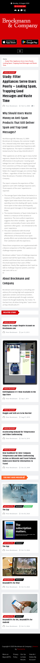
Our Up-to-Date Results (23, 657)
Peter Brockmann (11, 106)
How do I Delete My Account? (32, 657)
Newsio (35, 646)
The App (6, 546)
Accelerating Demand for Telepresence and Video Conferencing (19, 433)
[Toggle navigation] (20, 51)
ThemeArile (21, 649)
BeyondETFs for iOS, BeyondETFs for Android (17, 621)
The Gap (6, 509)
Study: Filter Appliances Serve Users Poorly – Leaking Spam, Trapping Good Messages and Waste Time (20, 63)
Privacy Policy (15, 655)
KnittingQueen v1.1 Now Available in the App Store (19, 393)
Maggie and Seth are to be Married (17, 413)
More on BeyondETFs (7, 655)
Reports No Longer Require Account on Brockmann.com (19, 327)
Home (5, 59)
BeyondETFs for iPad (11, 583)
